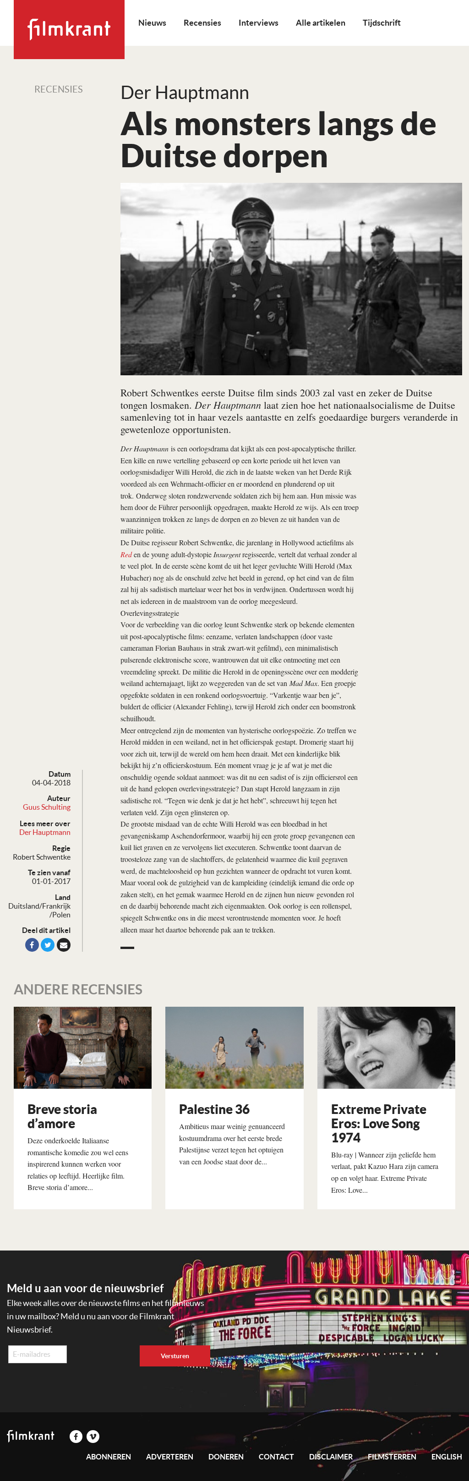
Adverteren (169, 1457)
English (446, 1457)
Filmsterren (392, 1457)
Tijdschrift (382, 22)
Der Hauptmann (45, 832)
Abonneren (108, 1457)
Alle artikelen (320, 22)
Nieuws (152, 22)
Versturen (175, 1356)
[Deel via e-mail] (64, 945)
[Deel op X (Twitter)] (48, 945)
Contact (276, 1457)
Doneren (226, 1457)
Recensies (202, 22)
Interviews (258, 22)
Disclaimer (331, 1457)
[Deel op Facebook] (32, 945)
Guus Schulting (47, 807)
